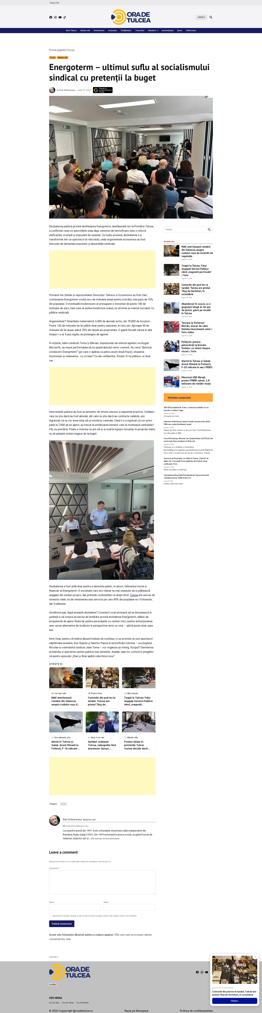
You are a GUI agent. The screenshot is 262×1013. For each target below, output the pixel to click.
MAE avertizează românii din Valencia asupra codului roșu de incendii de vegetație (197, 251)
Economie (112, 30)
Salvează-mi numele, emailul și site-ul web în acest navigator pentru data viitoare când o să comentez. (95, 916)
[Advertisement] (102, 269)
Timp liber (139, 30)
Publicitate (191, 30)
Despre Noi (54, 2)
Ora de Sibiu (54, 1002)
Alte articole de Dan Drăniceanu (105, 838)
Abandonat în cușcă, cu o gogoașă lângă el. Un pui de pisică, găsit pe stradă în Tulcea (196, 308)
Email (106, 902)
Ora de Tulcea (68, 1002)
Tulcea (134, 595)
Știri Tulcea (71, 30)
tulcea (63, 804)
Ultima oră (85, 30)
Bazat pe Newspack (136, 1010)
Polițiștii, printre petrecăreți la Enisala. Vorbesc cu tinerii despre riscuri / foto (195, 346)
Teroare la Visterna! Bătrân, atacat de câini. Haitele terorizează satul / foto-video (196, 327)
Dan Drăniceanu (67, 90)
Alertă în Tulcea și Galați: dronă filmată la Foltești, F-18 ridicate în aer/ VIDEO (196, 364)
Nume (52, 902)
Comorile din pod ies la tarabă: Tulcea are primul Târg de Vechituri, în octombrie (195, 289)
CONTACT (201, 17)
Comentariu (54, 868)
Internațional (167, 30)
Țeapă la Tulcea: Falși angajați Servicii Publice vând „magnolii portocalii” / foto (196, 270)
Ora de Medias (83, 1002)
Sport (179, 30)
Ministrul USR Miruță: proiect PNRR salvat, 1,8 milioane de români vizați (196, 380)
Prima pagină (57, 50)
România (152, 30)
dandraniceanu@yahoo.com (77, 826)
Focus (71, 50)
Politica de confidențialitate (196, 1010)
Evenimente (99, 30)
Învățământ (126, 30)
